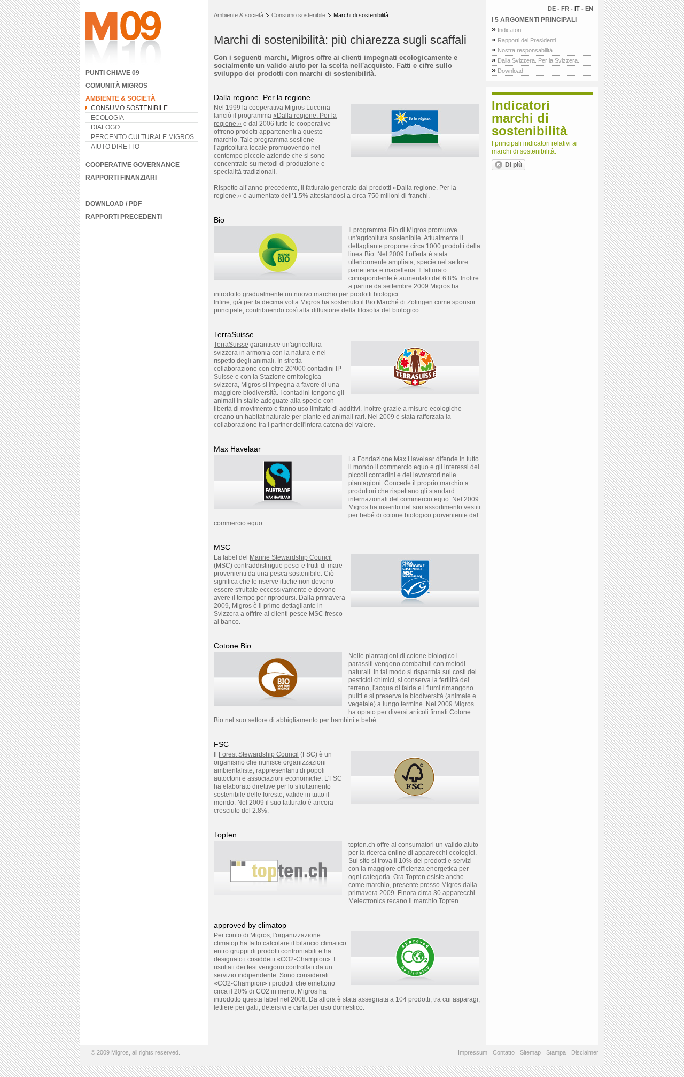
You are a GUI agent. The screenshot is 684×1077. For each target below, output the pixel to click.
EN (589, 8)
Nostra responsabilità (522, 50)
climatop (226, 943)
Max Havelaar (414, 459)
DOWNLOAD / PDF (114, 204)
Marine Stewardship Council (291, 557)
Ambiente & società (121, 98)
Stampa (556, 1052)
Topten (415, 877)
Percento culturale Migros (142, 137)
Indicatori (506, 30)
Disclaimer (584, 1052)
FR (565, 8)
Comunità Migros (116, 85)
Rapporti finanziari (121, 177)
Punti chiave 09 (112, 73)
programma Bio (375, 230)
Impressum (472, 1052)
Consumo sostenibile (129, 108)
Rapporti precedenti (124, 216)
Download (507, 70)
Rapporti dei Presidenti (524, 40)
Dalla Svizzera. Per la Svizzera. (535, 60)
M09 (123, 39)
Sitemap (530, 1052)
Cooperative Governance (133, 165)
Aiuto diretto (115, 146)
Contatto (504, 1052)
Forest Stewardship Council (259, 754)
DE (552, 8)
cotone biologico (431, 656)
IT (577, 8)
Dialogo (105, 127)
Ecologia (107, 117)
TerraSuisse (231, 344)
